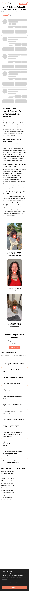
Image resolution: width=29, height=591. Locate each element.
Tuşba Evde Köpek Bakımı (7, 473)
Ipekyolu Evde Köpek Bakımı (7, 471)
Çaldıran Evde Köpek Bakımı (7, 480)
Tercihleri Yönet (14, 583)
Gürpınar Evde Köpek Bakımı (7, 492)
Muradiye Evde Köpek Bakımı (7, 495)
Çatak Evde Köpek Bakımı (7, 483)
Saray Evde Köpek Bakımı (7, 500)
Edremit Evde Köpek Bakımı (7, 485)
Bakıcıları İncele (14, 347)
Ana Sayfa (3, 11)
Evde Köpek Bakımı (11, 11)
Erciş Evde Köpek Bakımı (6, 488)
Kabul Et (14, 587)
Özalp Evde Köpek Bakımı (7, 497)
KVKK (20, 577)
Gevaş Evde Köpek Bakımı (7, 490)
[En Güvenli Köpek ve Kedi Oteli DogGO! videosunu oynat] (14, 272)
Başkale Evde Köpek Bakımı (7, 478)
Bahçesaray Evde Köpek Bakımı (8, 476)
